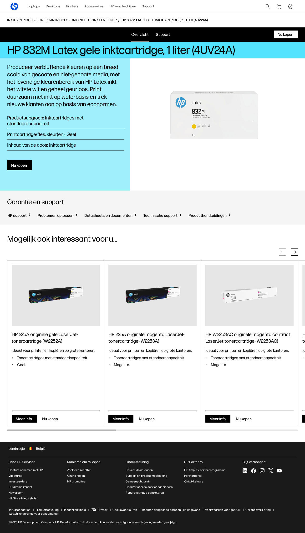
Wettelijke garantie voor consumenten (34, 513)
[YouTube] (279, 470)
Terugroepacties (19, 510)
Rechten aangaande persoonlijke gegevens (171, 510)
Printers (72, 6)
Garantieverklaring (258, 510)
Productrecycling (47, 510)
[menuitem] (34, 6)
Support (148, 6)
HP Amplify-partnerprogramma (204, 470)
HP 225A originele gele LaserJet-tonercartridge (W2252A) (45, 337)
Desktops (53, 6)
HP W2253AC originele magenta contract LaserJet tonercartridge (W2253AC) (247, 337)
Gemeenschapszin (138, 481)
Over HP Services (22, 462)
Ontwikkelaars (193, 481)
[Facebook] (253, 470)
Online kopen (76, 475)
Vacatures (15, 475)
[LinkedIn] (245, 470)
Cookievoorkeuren (124, 510)
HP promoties (76, 481)
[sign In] (290, 6)
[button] (294, 252)
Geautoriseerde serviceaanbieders (149, 487)
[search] (268, 6)
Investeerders (18, 481)
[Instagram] (262, 470)
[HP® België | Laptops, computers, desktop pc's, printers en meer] (14, 6)
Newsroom (16, 492)
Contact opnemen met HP (26, 470)
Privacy (102, 510)
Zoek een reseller (79, 470)
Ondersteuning (137, 462)
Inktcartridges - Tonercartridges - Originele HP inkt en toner (62, 20)
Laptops (34, 6)
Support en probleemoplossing (146, 475)
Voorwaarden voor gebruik (222, 510)
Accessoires (94, 6)
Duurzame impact (20, 487)
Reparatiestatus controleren (145, 492)
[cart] (279, 6)
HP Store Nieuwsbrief (23, 498)
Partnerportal (193, 475)
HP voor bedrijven (122, 6)
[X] (270, 470)
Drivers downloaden (139, 470)
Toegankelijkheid (75, 510)
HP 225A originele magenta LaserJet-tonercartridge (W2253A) (146, 337)
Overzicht (140, 34)
